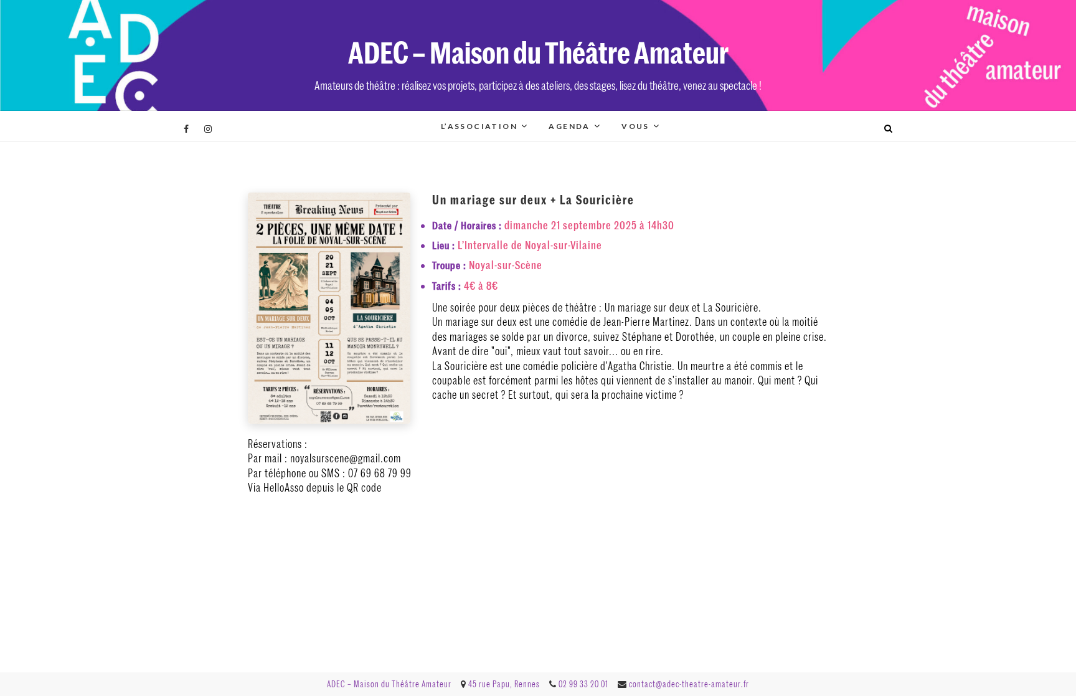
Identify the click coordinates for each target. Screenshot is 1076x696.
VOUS (635, 126)
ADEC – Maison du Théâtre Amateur (538, 51)
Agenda (569, 126)
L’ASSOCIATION (479, 126)
